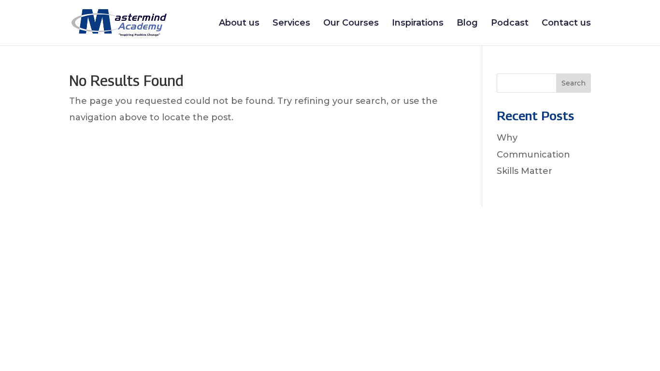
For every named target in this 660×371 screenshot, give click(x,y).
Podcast (510, 23)
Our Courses (351, 23)
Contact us (566, 23)
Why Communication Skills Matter (533, 154)
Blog (467, 23)
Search (573, 83)
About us (239, 23)
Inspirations (418, 23)
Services (291, 23)
